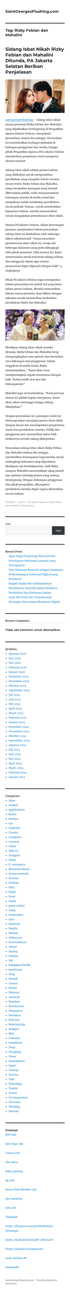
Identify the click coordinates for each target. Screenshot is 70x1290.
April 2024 (15, 763)
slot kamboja (13, 1198)
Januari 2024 (17, 777)
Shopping (15, 1051)
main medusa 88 (16, 1258)
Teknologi (15, 1083)
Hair (11, 919)
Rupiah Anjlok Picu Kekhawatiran (30, 583)
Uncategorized (18, 1097)
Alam (12, 800)
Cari (7, 524)
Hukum (13, 933)
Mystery (14, 992)
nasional (14, 997)
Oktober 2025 (17, 685)
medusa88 (12, 1267)
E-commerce (17, 864)
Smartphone (17, 1061)
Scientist (14, 1038)
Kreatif (13, 978)
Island (13, 946)
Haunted (14, 923)
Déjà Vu (13, 850)
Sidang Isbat (27, 505)
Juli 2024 (14, 749)
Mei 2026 (15, 662)
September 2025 (19, 690)
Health (13, 928)
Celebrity (14, 828)
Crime (12, 846)
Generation (16, 914)
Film (11, 887)
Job (11, 960)
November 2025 (19, 681)
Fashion (14, 882)
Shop (12, 1047)
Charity (13, 832)
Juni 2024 (15, 754)
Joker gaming (14, 1171)
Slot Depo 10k (14, 1143)
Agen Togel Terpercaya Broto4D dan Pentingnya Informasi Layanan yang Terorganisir (32, 560)
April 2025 (15, 708)
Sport (12, 1065)
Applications (17, 809)
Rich (11, 1033)
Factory (13, 878)
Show (12, 1056)
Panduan (14, 1001)
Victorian (15, 1102)
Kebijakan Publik (19, 965)
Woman (14, 1111)
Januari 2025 (17, 722)
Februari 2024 (18, 772)
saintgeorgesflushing (19, 119)
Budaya (13, 818)
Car (11, 823)
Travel (13, 1093)
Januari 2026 (17, 672)
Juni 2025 (15, 699)
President (15, 1015)
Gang (12, 910)
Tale (11, 1079)
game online (17, 905)
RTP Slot (10, 1134)
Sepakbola (15, 1042)
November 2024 (19, 731)
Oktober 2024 (17, 736)
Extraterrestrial (19, 873)
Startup (13, 1070)
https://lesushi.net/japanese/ (24, 1249)
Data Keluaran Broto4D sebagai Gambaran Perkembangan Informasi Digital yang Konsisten (36, 574)
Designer (14, 855)
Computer (15, 837)
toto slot (10, 1207)
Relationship (17, 1024)
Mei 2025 (15, 704)
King (12, 974)
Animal (13, 805)
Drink (12, 860)
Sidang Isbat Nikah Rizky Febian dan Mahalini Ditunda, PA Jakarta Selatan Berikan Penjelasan (34, 60)
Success (14, 1074)
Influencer (15, 937)
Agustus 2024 (17, 745)
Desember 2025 (19, 676)
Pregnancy (15, 1010)
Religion (14, 1029)
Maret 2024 (16, 767)
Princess (14, 1019)
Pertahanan (16, 1006)
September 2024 (19, 740)
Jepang (13, 951)
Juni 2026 (15, 658)
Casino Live (12, 1153)
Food (12, 896)
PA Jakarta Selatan (38, 502)
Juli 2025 (14, 694)
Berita (21, 502)
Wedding (14, 1106)
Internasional (17, 942)
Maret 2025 (16, 713)
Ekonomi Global (19, 869)
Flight (12, 892)
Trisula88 (11, 1217)
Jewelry (13, 955)
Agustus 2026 (17, 653)
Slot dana (11, 1162)
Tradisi (13, 1088)
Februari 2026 (18, 667)
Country (14, 841)
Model (13, 987)
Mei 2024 (15, 758)
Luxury (13, 983)
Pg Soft (10, 1180)
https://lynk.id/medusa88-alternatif (29, 1239)
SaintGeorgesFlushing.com (32, 11)
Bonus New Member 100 (20, 1189)
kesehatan (15, 969)
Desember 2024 (19, 726)
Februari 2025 (18, 717)
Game (12, 901)
